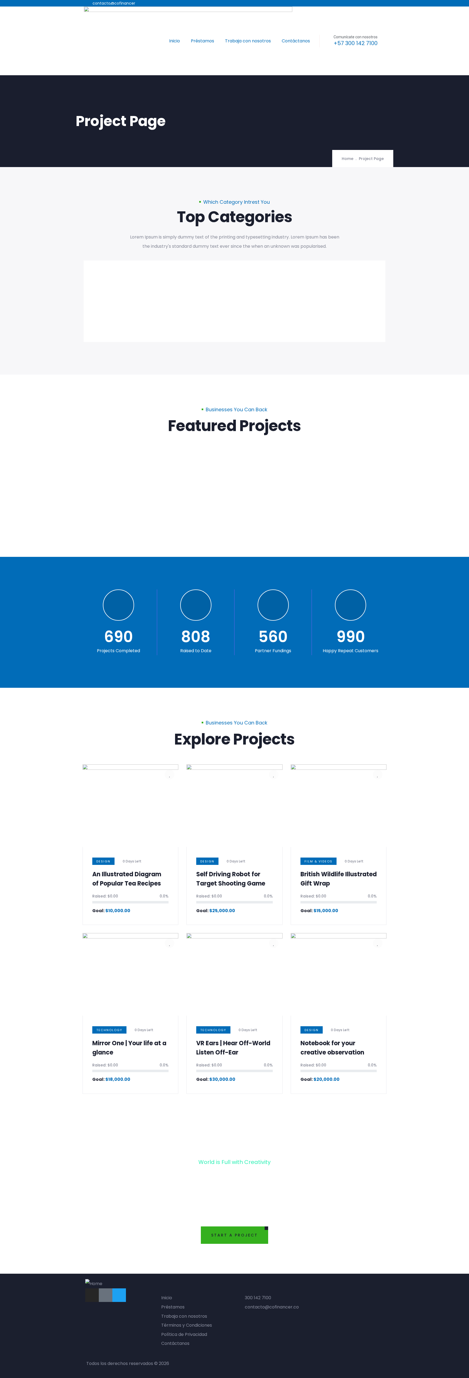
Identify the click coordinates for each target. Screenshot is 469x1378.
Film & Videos (318, 861)
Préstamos (202, 41)
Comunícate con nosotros (356, 37)
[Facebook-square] (105, 1295)
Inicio (174, 41)
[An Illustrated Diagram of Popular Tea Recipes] (166, 455)
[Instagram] (92, 1295)
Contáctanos (296, 41)
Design (103, 861)
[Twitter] (119, 1295)
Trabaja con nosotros (248, 41)
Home (347, 158)
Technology (109, 1030)
